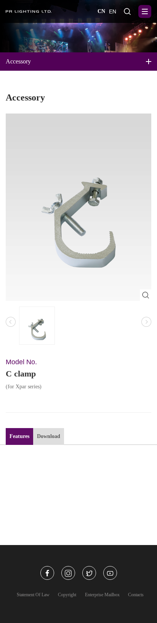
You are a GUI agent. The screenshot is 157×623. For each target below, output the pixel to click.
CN (101, 11)
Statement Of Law (33, 594)
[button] (146, 322)
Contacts (136, 594)
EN (112, 11)
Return (83, 594)
